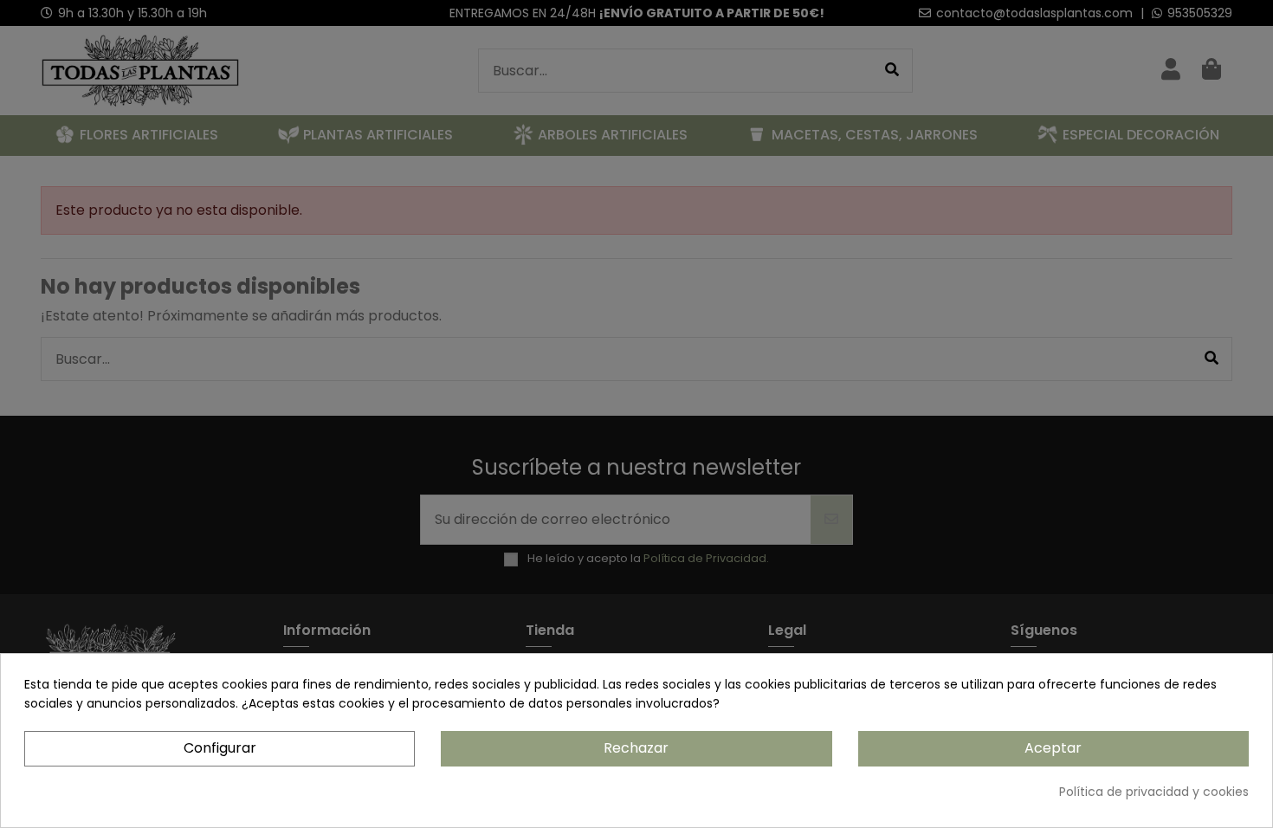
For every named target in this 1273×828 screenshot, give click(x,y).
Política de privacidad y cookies (1154, 791)
